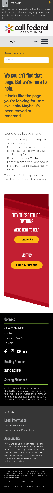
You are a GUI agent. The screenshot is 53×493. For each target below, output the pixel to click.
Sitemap (9, 412)
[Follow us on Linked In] (25, 352)
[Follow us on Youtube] (19, 352)
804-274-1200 (14, 328)
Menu (36, 42)
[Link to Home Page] (26, 29)
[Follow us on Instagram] (12, 352)
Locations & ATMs (14, 338)
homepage (26, 140)
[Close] (50, 2)
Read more (8, 18)
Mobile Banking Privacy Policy (19, 430)
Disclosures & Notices (15, 426)
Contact (9, 333)
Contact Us (26, 240)
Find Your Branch (26, 265)
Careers (8, 343)
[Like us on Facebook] (6, 352)
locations (13, 166)
